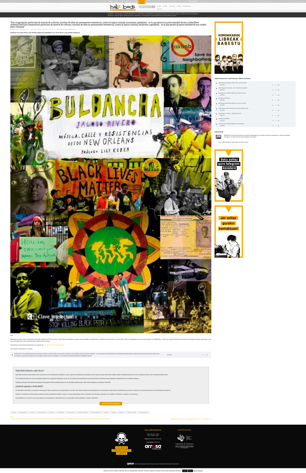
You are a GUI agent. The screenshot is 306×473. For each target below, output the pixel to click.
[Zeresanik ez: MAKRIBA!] (217, 119)
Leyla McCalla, (54, 345)
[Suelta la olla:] (13, 355)
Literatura (44, 29)
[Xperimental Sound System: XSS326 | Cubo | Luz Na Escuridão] (217, 83)
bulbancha (23, 412)
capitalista (41, 412)
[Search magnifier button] (153, 6)
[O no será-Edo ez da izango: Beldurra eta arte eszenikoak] (217, 124)
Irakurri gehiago (197, 470)
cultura (61, 412)
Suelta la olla (25, 29)
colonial (52, 412)
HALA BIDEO (172, 6)
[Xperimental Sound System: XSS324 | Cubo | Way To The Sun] (217, 104)
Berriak (34, 29)
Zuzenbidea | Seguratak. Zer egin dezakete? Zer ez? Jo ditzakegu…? (190, 419)
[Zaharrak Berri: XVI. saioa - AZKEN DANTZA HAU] (217, 114)
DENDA (116, 1)
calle (32, 412)
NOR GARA (110, 1)
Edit (11, 417)
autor (14, 412)
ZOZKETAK (159, 9)
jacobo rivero (83, 412)
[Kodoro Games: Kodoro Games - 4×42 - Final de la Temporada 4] (217, 89)
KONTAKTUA (128, 1)
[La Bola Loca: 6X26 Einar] (217, 99)
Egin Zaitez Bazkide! (141, 2)
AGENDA (179, 6)
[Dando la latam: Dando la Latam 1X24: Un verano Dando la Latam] (217, 109)
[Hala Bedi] (123, 8)
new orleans (132, 412)
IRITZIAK (165, 6)
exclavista (71, 412)
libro (106, 412)
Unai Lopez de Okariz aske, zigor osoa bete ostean (233, 142)
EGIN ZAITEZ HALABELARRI (111, 403)
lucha (114, 412)
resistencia (144, 412)
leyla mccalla (96, 412)
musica (122, 412)
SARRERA (135, 1)
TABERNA (121, 1)
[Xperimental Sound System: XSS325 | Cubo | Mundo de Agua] (217, 94)
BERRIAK (159, 6)
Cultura (39, 29)
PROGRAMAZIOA (187, 6)
